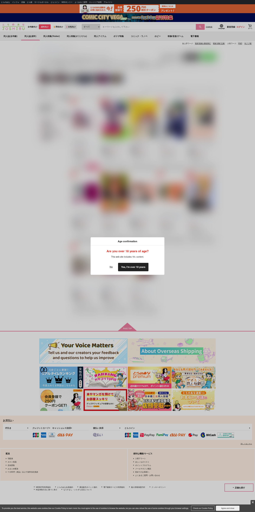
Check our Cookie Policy (203, 508)
